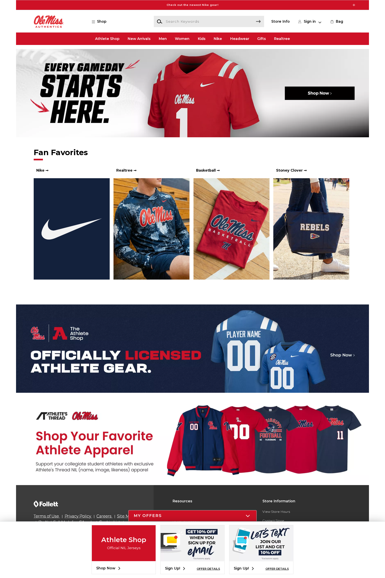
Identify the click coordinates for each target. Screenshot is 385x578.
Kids (202, 39)
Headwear (239, 39)
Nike (218, 39)
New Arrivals (139, 39)
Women (182, 39)
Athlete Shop (107, 39)
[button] (192, 5)
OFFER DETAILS (208, 569)
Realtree (282, 39)
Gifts (261, 39)
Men (163, 39)
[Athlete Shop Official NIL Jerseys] (124, 558)
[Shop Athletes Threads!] (192, 441)
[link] (336, 21)
